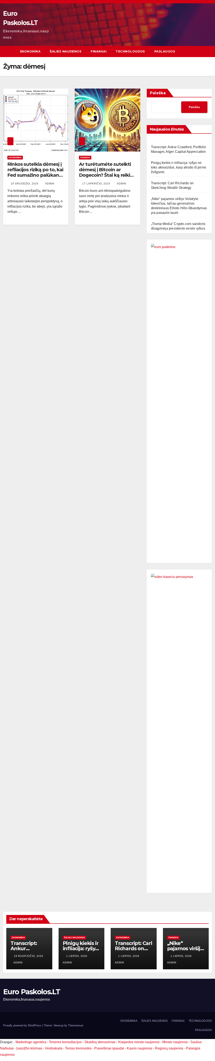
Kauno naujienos (139, 1048)
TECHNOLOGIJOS (130, 51)
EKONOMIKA (30, 51)
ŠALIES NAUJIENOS (65, 51)
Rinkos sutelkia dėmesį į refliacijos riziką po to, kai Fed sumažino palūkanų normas (35, 172)
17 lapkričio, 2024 (96, 183)
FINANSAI (98, 51)
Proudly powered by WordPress (22, 1025)
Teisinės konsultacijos (65, 1042)
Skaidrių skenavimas (99, 1042)
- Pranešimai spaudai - (109, 1048)
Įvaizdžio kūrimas (29, 1048)
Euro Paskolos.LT (31, 991)
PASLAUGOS (164, 51)
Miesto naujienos (175, 1042)
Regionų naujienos (169, 1048)
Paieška (158, 93)
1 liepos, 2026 (77, 956)
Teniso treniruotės (78, 1048)
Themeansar (75, 1025)
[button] (209, 51)
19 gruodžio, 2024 (25, 183)
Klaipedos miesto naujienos (139, 1042)
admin (49, 183)
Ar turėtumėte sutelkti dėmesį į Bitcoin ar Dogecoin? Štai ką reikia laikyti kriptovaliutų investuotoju (106, 175)
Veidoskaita (53, 1048)
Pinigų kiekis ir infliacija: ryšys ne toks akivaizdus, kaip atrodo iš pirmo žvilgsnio (178, 167)
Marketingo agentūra (31, 1042)
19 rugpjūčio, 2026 (28, 956)
